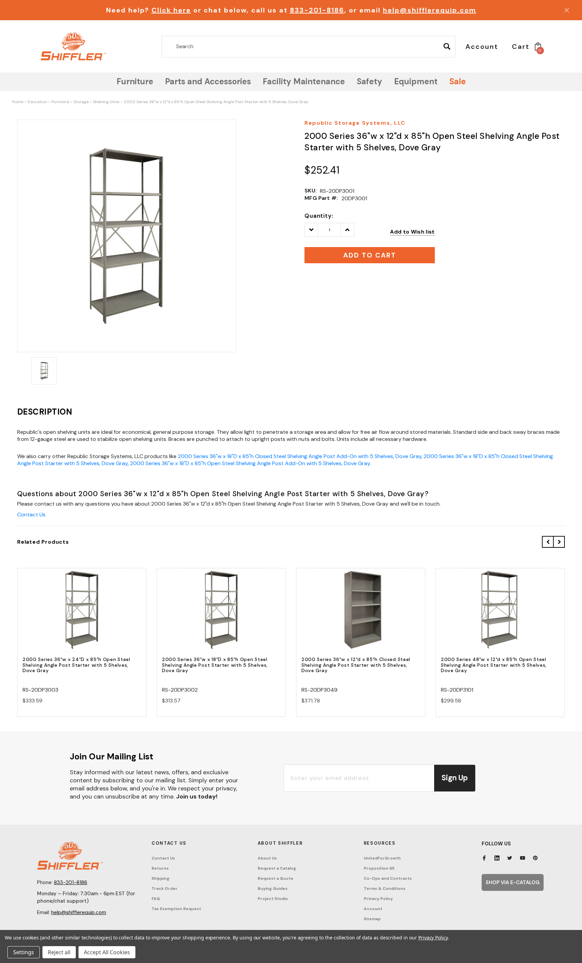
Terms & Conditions (385, 888)
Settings (23, 952)
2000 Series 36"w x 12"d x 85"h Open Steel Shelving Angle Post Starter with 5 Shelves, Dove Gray (216, 101)
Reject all (59, 952)
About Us (267, 858)
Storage (81, 101)
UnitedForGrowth (382, 858)
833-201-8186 (317, 10)
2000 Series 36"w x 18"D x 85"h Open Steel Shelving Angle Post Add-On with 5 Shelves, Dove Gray (250, 463)
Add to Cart (82, 616)
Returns (160, 868)
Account (373, 908)
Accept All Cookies (107, 952)
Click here (171, 10)
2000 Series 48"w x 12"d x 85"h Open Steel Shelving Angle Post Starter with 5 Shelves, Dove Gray (494, 665)
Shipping (160, 878)
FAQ (156, 898)
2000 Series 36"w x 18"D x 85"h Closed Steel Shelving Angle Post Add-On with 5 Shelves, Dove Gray (299, 456)
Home (17, 101)
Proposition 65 (379, 868)
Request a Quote (275, 878)
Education (37, 101)
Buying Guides (273, 888)
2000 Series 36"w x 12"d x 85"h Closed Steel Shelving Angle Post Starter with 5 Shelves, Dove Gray (355, 665)
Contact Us (31, 514)
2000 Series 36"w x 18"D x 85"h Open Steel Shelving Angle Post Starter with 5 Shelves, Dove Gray (215, 665)
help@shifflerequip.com (429, 10)
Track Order (164, 888)
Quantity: (318, 215)
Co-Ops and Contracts (388, 878)
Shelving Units (106, 101)
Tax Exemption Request (176, 908)
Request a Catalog (277, 868)
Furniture (60, 101)
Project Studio (273, 898)
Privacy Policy (378, 898)
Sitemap (372, 919)
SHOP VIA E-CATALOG (513, 882)
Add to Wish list (412, 231)
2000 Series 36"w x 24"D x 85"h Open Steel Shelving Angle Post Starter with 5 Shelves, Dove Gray (76, 665)
